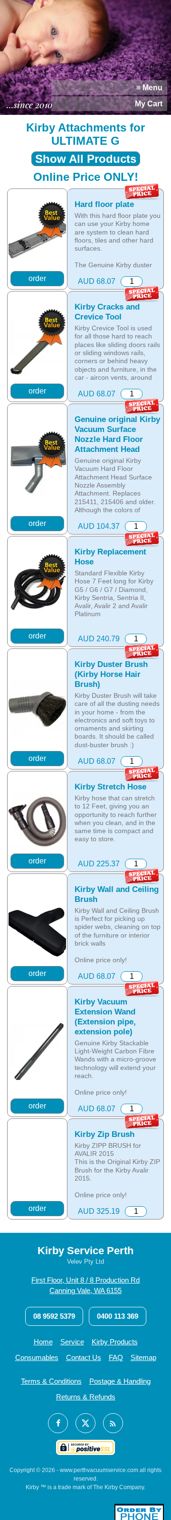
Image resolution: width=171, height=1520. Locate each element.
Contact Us (83, 1357)
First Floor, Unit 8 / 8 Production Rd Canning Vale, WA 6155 (85, 1285)
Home (43, 1342)
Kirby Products (115, 1342)
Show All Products (85, 158)
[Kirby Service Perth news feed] (113, 1423)
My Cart (148, 104)
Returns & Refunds (85, 1397)
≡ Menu (149, 88)
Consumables (36, 1357)
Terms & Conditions (51, 1381)
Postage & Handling (120, 1381)
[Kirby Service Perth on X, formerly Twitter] (85, 1423)
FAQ (116, 1357)
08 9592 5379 (54, 1316)
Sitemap (143, 1357)
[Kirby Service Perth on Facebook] (58, 1423)
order (37, 278)
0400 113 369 (117, 1316)
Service (72, 1342)
